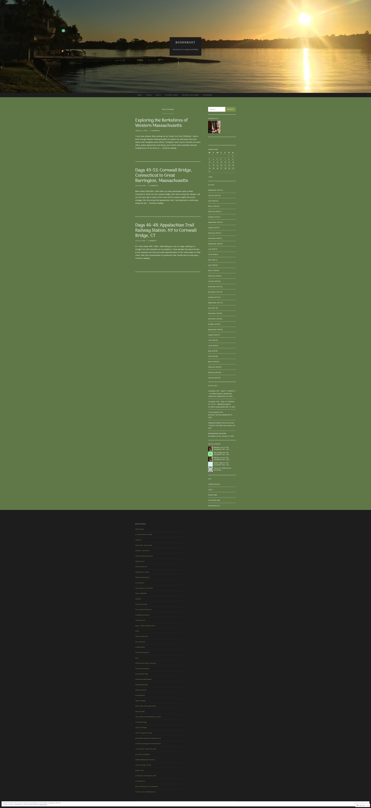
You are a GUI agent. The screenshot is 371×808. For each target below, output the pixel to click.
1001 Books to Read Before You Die (148, 717)
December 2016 (214, 313)
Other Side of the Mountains (145, 706)
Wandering (207, 95)
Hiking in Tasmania (142, 550)
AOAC (137, 631)
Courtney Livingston (142, 754)
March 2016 (212, 362)
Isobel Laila (139, 770)
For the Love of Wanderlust (145, 792)
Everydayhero (140, 695)
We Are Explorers (141, 636)
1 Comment (152, 240)
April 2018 (211, 265)
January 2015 (213, 378)
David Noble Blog (141, 674)
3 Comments (153, 185)
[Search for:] (222, 109)
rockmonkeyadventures (144, 556)
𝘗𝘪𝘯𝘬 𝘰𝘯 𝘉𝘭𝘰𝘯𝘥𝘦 (141, 593)
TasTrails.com (140, 620)
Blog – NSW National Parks (145, 626)
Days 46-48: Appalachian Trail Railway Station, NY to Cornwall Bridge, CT (166, 230)
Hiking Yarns (139, 561)
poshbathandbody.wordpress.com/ (148, 738)
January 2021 (213, 195)
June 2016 (212, 345)
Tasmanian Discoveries (143, 545)
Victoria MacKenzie (142, 577)
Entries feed (212, 495)
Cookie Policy (43, 804)
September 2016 (214, 329)
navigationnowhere (142, 615)
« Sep (210, 177)
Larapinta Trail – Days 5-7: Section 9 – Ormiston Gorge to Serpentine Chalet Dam (221, 393)
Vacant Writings (141, 727)
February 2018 (213, 276)
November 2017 (214, 292)
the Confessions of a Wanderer (146, 786)
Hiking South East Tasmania (145, 663)
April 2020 (212, 201)
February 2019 (213, 233)
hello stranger (140, 701)
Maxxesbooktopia (141, 685)
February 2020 (213, 211)
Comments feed (214, 500)
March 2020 (212, 206)
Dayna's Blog (140, 711)
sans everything (141, 604)
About (139, 95)
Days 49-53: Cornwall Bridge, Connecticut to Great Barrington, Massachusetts (163, 175)
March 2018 (212, 270)
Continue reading (169, 148)
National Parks (171, 95)
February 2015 (213, 372)
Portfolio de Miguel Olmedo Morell (148, 743)
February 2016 (213, 367)
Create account (214, 484)
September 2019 (214, 222)
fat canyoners (140, 642)
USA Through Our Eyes (143, 733)
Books (149, 95)
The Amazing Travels (143, 765)
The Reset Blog (140, 722)
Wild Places (139, 529)
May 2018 (211, 260)
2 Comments (155, 130)
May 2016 (211, 351)
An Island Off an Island (143, 534)
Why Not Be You (141, 567)
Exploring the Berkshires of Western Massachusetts (161, 123)
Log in (210, 489)
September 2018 (214, 244)
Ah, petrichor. (140, 781)
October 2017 (213, 297)
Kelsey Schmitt (140, 690)
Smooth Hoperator (142, 652)
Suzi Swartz (139, 583)
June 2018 (212, 254)
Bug (136, 658)
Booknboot (185, 42)
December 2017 (214, 287)
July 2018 (211, 249)
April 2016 (211, 356)
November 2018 (214, 238)
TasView (138, 540)
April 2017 (212, 308)
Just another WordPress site (145, 749)
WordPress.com (214, 506)
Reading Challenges (190, 95)
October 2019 (213, 217)
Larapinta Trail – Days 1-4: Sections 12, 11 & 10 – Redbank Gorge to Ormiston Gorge (221, 404)
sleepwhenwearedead (143, 679)
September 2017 (214, 303)
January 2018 (213, 281)
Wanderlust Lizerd (142, 572)
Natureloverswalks (142, 668)
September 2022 (214, 190)
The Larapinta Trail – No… (222, 448)
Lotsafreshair (140, 647)
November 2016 (214, 319)
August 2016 (212, 335)
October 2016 (213, 324)
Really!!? (138, 599)
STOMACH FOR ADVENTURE (145, 776)
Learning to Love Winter (144, 588)
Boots (158, 95)
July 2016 (211, 340)
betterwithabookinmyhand (145, 760)
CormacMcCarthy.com (143, 609)
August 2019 (212, 227)
